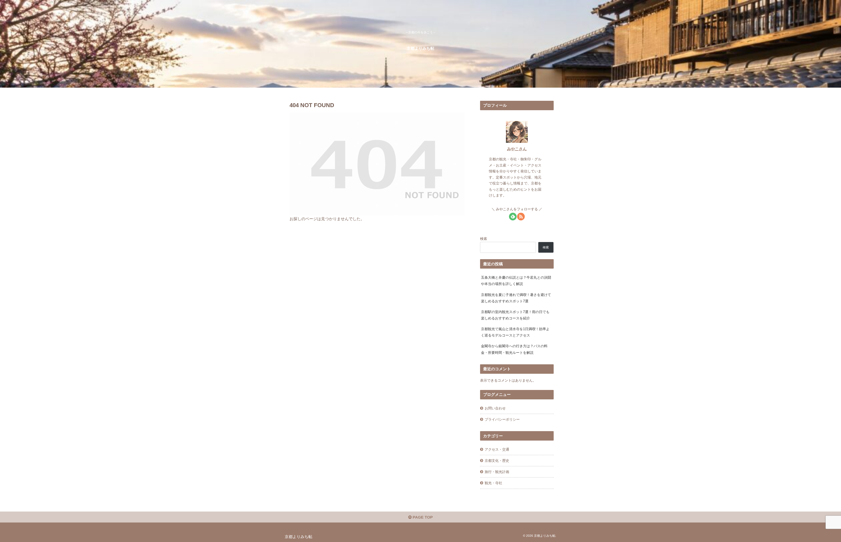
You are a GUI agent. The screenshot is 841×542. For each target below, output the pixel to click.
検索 (483, 239)
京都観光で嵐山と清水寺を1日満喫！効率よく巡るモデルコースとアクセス (515, 332)
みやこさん (517, 149)
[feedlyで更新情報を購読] (513, 216)
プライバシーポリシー (502, 419)
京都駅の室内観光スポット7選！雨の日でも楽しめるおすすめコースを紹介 (515, 315)
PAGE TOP (422, 517)
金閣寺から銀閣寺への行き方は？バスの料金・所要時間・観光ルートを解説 (514, 349)
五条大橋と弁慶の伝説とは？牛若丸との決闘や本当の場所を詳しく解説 (516, 280)
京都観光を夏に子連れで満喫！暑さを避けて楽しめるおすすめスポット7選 (516, 298)
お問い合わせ (495, 408)
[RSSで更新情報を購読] (521, 216)
